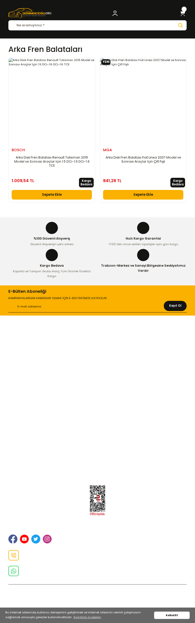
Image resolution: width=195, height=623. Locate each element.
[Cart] (182, 13)
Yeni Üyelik (97, 430)
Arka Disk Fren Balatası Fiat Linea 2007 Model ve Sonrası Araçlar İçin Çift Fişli (143, 159)
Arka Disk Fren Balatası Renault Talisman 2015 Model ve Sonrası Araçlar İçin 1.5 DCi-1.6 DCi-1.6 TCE (52, 161)
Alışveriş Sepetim (97, 386)
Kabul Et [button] (172, 615)
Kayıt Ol (175, 306)
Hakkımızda (97, 335)
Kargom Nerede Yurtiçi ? (97, 452)
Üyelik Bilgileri (97, 437)
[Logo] (30, 13)
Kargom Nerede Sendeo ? (97, 459)
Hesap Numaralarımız (97, 401)
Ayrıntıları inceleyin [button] (87, 617)
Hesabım (97, 466)
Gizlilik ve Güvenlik (97, 349)
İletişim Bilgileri (97, 342)
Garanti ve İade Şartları (98, 394)
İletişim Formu (97, 364)
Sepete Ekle (52, 194)
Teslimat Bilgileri (97, 408)
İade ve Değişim (97, 357)
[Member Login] (115, 13)
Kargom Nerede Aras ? (97, 445)
